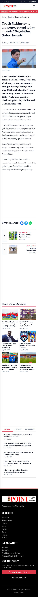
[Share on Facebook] (22, 223)
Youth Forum (6, 538)
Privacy (16, 593)
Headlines (5, 517)
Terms (22, 593)
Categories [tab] (30, 429)
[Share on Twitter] (26, 223)
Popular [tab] (18, 429)
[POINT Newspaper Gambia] (21, 1)
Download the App (20, 572)
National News (7, 520)
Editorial (4, 523)
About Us (5, 547)
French (4, 529)
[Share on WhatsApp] (30, 223)
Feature (4, 535)
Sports (10, 17)
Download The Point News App (13, 556)
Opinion (4, 532)
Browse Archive (19, 578)
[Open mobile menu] (34, 6)
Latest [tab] (7, 429)
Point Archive (32, 1)
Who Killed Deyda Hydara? (11, 553)
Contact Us (5, 550)
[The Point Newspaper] (24, 1)
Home (4, 17)
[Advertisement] (19, 196)
